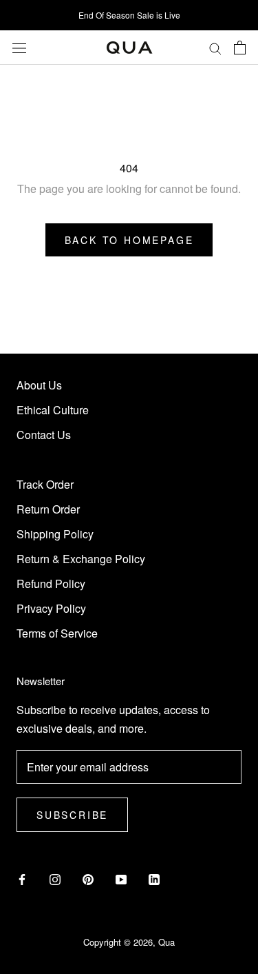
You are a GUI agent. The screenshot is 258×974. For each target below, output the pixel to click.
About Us (39, 385)
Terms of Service (57, 633)
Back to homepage (129, 240)
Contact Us (44, 435)
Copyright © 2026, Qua (129, 941)
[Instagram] (55, 878)
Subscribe (72, 815)
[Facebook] (22, 878)
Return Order (48, 509)
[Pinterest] (88, 878)
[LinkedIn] (154, 878)
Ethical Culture (53, 410)
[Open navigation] (19, 47)
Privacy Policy (51, 608)
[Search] (215, 47)
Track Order (45, 484)
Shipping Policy (55, 534)
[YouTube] (121, 878)
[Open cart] (240, 47)
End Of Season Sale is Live (129, 15)
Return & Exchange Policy (81, 559)
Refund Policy (51, 583)
